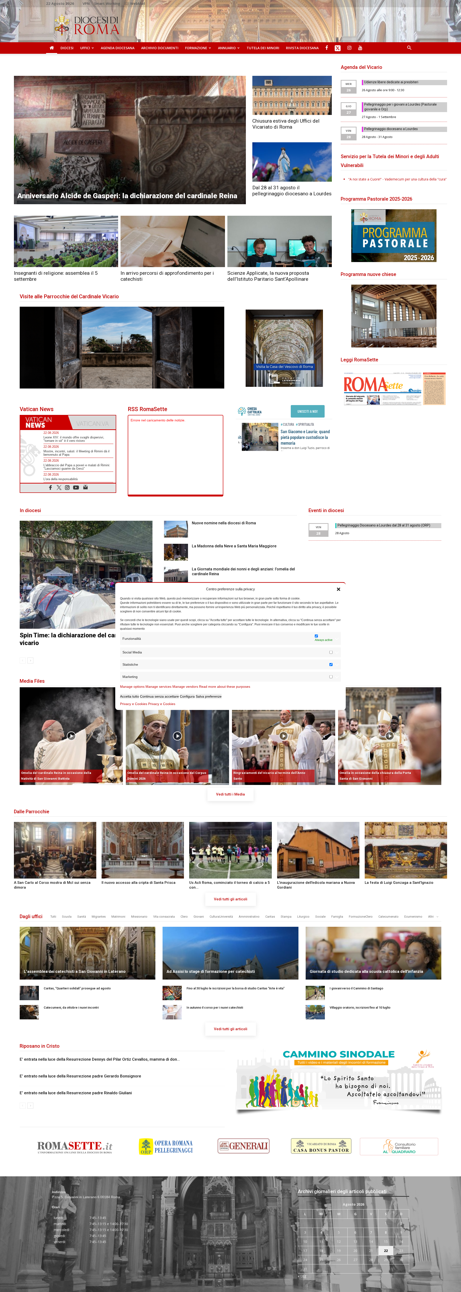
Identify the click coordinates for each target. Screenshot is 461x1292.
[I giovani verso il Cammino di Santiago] (315, 993)
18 (321, 1250)
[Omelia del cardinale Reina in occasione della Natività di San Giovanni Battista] (71, 736)
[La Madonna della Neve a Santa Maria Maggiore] (176, 552)
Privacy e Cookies (133, 704)
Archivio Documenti (159, 48)
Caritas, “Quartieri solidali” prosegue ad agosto (77, 988)
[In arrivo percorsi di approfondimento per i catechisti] (173, 241)
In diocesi (30, 510)
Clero (184, 916)
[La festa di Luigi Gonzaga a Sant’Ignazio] (406, 850)
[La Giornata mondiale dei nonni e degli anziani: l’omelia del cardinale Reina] (176, 575)
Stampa (286, 916)
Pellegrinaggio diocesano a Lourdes (391, 129)
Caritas (270, 916)
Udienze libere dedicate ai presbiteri (391, 82)
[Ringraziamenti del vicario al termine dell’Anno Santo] (283, 736)
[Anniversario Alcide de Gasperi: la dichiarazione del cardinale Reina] (130, 140)
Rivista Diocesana (302, 48)
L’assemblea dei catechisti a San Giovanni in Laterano (75, 971)
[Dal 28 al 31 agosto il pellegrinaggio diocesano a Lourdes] (292, 161)
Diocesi (67, 48)
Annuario (227, 48)
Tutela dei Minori (263, 48)
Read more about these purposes (224, 686)
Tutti (53, 916)
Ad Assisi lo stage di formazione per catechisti (211, 971)
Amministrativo (249, 916)
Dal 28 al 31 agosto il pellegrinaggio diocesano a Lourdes (292, 191)
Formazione (196, 48)
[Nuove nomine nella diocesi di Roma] (176, 529)
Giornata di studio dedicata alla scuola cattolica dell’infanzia (366, 971)
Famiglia (337, 916)
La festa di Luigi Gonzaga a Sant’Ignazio (399, 882)
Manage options (132, 686)
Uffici (85, 48)
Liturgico (303, 916)
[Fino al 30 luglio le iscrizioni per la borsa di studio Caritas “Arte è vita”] (172, 993)
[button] (338, 588)
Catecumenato (388, 916)
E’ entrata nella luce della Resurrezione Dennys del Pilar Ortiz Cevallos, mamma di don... (100, 1059)
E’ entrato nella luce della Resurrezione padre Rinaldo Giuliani (76, 1092)
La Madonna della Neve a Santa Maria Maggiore (234, 546)
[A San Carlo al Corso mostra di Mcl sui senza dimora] (55, 850)
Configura (187, 696)
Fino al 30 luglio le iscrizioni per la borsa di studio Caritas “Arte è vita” (236, 988)
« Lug (302, 1276)
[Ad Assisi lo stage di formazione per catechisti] (230, 969)
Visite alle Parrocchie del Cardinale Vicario (69, 296)
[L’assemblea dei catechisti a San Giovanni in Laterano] (88, 969)
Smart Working (107, 3)
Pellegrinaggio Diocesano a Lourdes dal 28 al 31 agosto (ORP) (384, 525)
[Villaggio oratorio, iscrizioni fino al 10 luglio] (315, 1012)
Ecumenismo (413, 916)
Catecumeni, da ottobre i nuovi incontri (71, 1007)
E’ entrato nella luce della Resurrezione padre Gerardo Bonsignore (80, 1076)
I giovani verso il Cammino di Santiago (356, 988)
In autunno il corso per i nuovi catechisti (215, 1007)
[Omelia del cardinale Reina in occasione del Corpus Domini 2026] (177, 736)
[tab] (44, 422)
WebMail (137, 3)
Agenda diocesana (117, 48)
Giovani (199, 916)
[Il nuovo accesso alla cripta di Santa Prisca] (143, 850)
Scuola (67, 916)
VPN (86, 3)
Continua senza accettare (159, 696)
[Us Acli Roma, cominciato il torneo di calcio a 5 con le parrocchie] (230, 850)
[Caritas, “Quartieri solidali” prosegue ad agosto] (29, 993)
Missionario (139, 916)
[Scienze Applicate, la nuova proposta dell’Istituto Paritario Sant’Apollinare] (279, 241)
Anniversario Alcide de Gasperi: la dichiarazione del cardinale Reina (127, 195)
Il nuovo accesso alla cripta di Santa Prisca (139, 882)
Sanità (81, 916)
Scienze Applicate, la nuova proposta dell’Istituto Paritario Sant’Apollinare (268, 276)
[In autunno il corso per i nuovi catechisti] (172, 1012)
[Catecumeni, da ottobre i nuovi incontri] (29, 1012)
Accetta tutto (129, 696)
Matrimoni (118, 916)
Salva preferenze (209, 696)
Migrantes (99, 916)
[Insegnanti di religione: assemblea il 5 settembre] (66, 241)
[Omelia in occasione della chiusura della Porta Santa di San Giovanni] (389, 736)
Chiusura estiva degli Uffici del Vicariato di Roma (286, 124)
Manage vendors (185, 686)
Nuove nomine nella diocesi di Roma (224, 523)
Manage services (158, 686)
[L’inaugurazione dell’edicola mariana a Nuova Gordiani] (318, 850)
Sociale (320, 916)
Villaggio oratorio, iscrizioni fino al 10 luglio (360, 1007)
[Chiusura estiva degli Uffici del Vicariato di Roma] (292, 95)
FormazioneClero (361, 916)
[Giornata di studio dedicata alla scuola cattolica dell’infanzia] (374, 969)
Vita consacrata (164, 916)
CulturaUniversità (221, 916)
